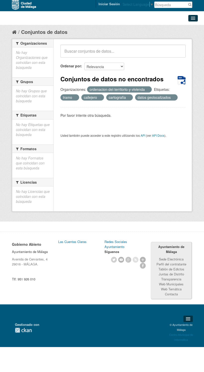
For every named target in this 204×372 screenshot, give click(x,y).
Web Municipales (171, 284)
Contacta (171, 294)
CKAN (23, 330)
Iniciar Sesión (109, 3)
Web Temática (171, 289)
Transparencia (171, 279)
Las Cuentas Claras (72, 241)
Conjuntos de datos (44, 31)
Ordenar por (70, 65)
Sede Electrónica (171, 259)
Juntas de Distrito (171, 274)
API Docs (158, 135)
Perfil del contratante (171, 264)
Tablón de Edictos (171, 269)
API (143, 135)
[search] (178, 54)
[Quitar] (147, 90)
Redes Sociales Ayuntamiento (115, 244)
